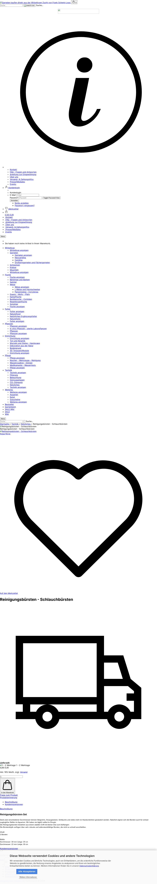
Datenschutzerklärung (89, 866)
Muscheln (14, 270)
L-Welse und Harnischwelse (27, 289)
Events (13, 184)
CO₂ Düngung (16, 382)
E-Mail (13, 195)
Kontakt (13, 169)
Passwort (14, 197)
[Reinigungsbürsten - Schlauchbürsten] (18, 431)
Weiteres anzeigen (18, 392)
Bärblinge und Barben (20, 279)
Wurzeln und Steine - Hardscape (25, 343)
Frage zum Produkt (9, 795)
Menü (3, 236)
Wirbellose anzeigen (19, 250)
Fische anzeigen (17, 277)
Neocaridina (20, 257)
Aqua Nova (5, 434)
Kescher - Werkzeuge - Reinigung (25, 360)
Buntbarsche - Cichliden (21, 299)
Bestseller (9, 404)
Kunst (12, 397)
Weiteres (9, 389)
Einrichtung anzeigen (19, 338)
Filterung (14, 375)
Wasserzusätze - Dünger (21, 363)
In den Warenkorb (7, 792)
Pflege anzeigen (17, 358)
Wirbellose (10, 248)
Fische (8, 275)
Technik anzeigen (18, 372)
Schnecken (15, 265)
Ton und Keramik (17, 341)
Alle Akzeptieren (26, 871)
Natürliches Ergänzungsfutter (23, 316)
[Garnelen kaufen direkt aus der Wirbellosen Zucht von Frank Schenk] (35, 2)
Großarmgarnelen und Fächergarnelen (32, 262)
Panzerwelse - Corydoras (26, 292)
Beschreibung (11, 802)
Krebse (13, 267)
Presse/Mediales (17, 182)
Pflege (8, 355)
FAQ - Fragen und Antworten (23, 172)
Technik (8, 370)
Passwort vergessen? (24, 205)
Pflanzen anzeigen (18, 326)
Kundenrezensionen (14, 804)
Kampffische (15, 297)
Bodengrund (15, 348)
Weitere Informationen (28, 877)
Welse (12, 284)
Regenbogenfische (18, 301)
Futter (7, 309)
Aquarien (14, 394)
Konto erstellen (22, 203)
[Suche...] (29, 5)
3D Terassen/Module (19, 350)
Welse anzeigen (22, 287)
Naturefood (15, 314)
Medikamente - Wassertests (23, 365)
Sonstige (14, 304)
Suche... (39, 5)
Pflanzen (9, 323)
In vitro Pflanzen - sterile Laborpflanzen (28, 328)
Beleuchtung (15, 377)
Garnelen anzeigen (23, 255)
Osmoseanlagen (17, 380)
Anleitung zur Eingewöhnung (23, 174)
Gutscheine (15, 399)
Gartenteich (10, 407)
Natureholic (15, 319)
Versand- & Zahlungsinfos (21, 179)
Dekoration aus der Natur (21, 345)
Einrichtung (10, 336)
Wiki (12, 409)
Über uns (14, 177)
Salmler (13, 282)
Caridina (18, 260)
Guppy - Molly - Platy (20, 294)
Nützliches (15, 385)
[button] (12, 187)
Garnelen (14, 252)
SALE (7, 409)
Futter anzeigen (17, 311)
